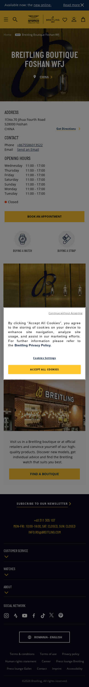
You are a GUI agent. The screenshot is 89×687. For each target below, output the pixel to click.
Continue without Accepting (65, 313)
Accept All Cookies (44, 369)
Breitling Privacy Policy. (33, 345)
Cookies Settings (44, 358)
